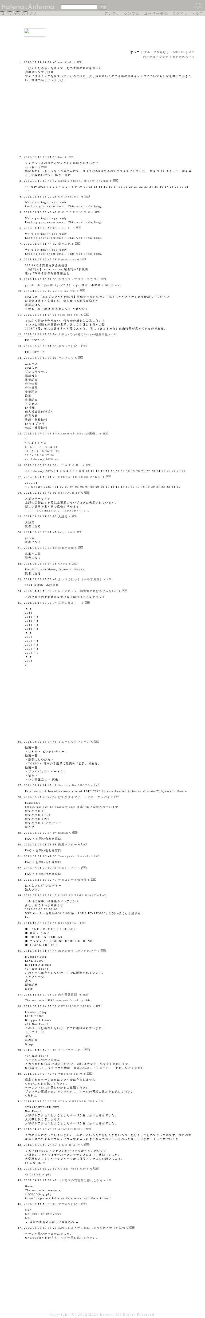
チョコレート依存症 (72, 879)
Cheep (63, 563)
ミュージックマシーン (74, 741)
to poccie (65, 532)
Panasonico (67, 259)
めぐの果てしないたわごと (77, 950)
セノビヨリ (66, 357)
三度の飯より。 (69, 602)
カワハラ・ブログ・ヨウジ (77, 279)
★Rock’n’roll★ (70, 1073)
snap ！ (65, 228)
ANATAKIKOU (70, 1129)
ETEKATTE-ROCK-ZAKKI (80, 476)
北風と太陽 (66, 547)
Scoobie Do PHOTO (74, 785)
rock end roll (69, 314)
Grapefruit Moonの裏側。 (78, 433)
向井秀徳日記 (68, 994)
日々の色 (64, 243)
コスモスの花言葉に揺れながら (80, 1180)
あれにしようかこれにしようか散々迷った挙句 (91, 1227)
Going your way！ (73, 1168)
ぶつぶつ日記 (67, 346)
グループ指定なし (156, 52)
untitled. (65, 62)
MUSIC (179, 52)
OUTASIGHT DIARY (75, 1006)
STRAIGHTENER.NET (76, 1101)
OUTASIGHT (69, 196)
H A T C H (70, 465)
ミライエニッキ (69, 1050)
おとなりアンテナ (156, 56)
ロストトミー (67, 867)
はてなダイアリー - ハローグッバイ (84, 797)
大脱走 (63, 516)
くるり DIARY (69, 1144)
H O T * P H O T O (74, 212)
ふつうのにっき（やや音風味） (80, 579)
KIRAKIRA (67, 923)
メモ (191, 52)
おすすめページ (183, 56)
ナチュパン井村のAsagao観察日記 (83, 334)
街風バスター (67, 844)
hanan (63, 832)
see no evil (67, 290)
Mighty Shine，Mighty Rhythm (83, 180)
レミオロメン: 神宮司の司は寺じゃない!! (88, 591)
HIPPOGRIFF (69, 492)
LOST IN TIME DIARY (77, 895)
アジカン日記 (67, 1204)
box (61, 157)
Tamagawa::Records (74, 856)
